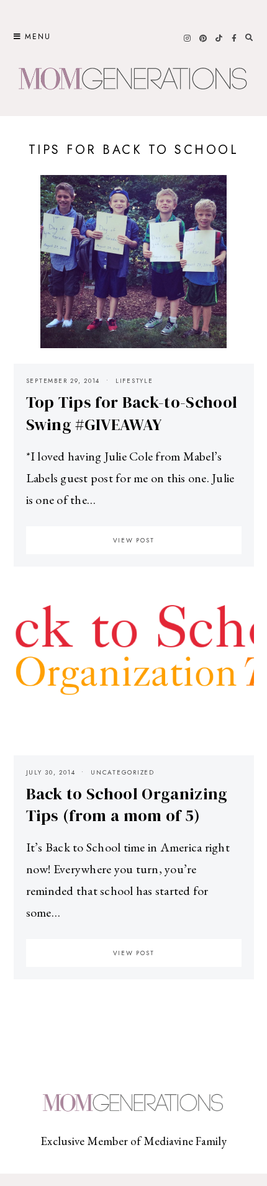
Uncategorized (123, 772)
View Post (134, 540)
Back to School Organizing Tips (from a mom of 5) (127, 805)
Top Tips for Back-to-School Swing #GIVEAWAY (132, 413)
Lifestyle (134, 380)
